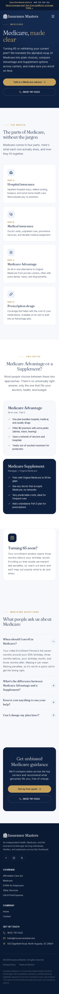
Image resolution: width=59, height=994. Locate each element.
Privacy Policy (9, 965)
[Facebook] (6, 858)
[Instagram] (14, 858)
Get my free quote (27, 789)
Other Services (10, 890)
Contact (7, 916)
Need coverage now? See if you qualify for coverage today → (29, 6)
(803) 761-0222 (31, 92)
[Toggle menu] (53, 16)
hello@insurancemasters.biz (21, 938)
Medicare (8, 880)
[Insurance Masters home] (20, 16)
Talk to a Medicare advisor (27, 82)
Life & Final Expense (13, 895)
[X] (22, 858)
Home (6, 911)
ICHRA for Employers (13, 885)
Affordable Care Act (13, 875)
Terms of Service (26, 965)
